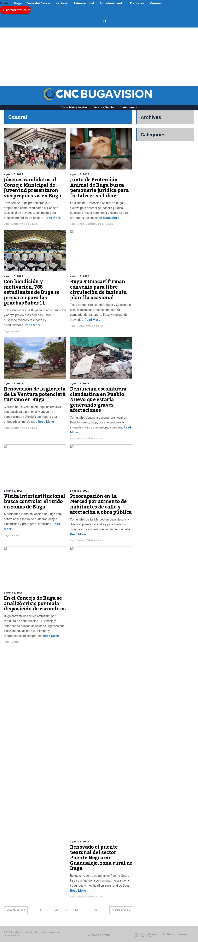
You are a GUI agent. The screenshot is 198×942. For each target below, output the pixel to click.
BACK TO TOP (101, 935)
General (15, 224)
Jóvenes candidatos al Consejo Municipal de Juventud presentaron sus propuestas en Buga (32, 188)
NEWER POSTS (15, 910)
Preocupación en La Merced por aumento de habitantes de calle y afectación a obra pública (101, 504)
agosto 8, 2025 (13, 174)
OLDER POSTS (121, 910)
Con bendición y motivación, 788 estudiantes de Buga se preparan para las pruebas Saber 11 (31, 292)
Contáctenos (143, 936)
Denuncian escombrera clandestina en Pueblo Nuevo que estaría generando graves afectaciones (98, 399)
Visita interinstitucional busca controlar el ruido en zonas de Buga (34, 501)
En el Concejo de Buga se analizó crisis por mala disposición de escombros (35, 603)
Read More (52, 218)
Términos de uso (146, 934)
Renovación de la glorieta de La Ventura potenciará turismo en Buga (35, 394)
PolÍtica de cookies (175, 934)
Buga (6, 224)
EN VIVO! (11, 9)
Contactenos (128, 107)
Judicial (90, 224)
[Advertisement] (99, 56)
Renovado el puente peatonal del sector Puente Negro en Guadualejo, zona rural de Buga (101, 857)
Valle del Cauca (28, 224)
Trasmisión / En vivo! (74, 107)
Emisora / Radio (104, 107)
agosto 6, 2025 (79, 383)
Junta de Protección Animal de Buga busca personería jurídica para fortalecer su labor (99, 188)
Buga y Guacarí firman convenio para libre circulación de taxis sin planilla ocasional (98, 290)
